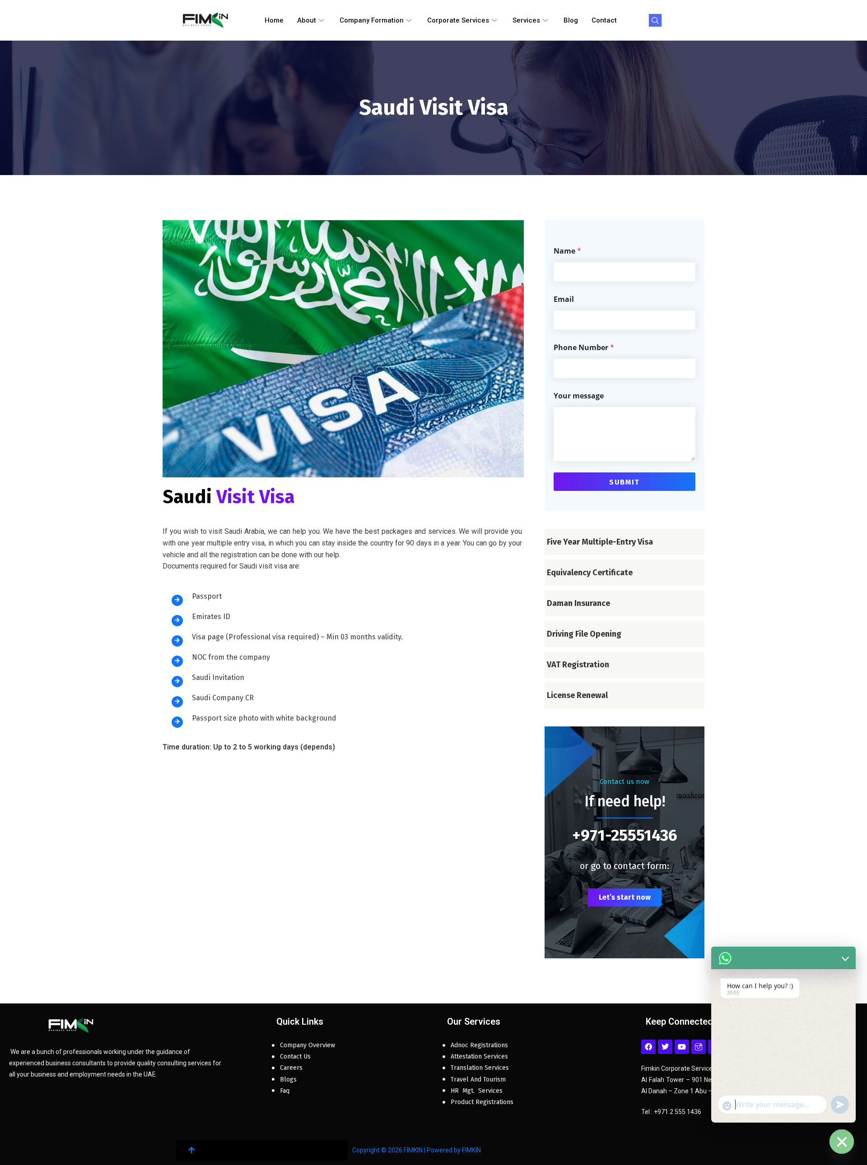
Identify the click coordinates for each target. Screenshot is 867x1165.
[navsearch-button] (655, 20)
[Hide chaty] (842, 1141)
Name (567, 251)
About (306, 20)
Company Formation (372, 20)
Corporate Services (458, 20)
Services (526, 20)
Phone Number (584, 347)
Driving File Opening (584, 634)
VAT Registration (578, 665)
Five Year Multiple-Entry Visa (600, 542)
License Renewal (577, 695)
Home (274, 20)
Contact (604, 20)
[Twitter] (665, 1047)
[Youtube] (682, 1047)
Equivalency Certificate (590, 573)
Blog (571, 20)
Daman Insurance (578, 603)
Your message (579, 396)
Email (564, 299)
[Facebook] (648, 1047)
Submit (624, 482)
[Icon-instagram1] (698, 1047)
